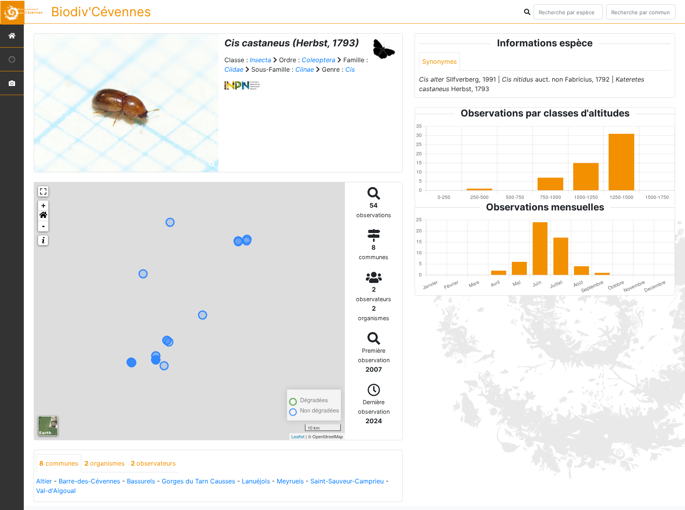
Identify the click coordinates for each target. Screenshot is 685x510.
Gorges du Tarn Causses (198, 481)
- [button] (43, 226)
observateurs (153, 463)
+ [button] (43, 205)
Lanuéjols (256, 481)
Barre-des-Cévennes (89, 481)
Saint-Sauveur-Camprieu (347, 481)
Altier (44, 481)
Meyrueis (290, 481)
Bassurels (141, 481)
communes (58, 463)
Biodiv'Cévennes (101, 11)
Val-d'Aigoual (56, 491)
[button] (43, 216)
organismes (104, 463)
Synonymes (439, 61)
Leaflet (297, 436)
